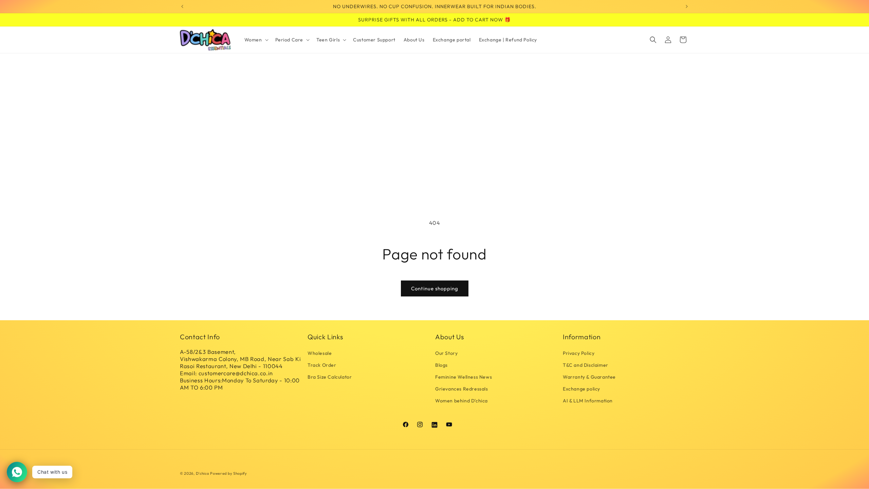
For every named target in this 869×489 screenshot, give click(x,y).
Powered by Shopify (228, 473)
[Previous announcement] (182, 6)
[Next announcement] (686, 6)
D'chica (202, 473)
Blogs (441, 365)
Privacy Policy (578, 353)
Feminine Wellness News (463, 377)
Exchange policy (581, 389)
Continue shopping (434, 288)
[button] (255, 40)
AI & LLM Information (588, 401)
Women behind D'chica (461, 401)
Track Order (322, 365)
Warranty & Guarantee (589, 377)
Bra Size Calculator (330, 377)
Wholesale (320, 353)
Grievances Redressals (461, 389)
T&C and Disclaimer (585, 365)
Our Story (446, 353)
